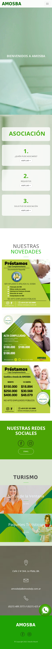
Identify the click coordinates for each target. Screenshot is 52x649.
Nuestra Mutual (26, 62)
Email (26, 451)
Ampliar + (26, 160)
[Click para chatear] (45, 610)
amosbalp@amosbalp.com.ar (26, 588)
